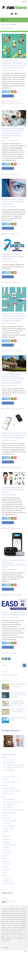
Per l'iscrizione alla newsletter (10, 675)
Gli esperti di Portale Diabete (9, 754)
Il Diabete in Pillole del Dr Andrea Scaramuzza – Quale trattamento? (12, 256)
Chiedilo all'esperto (11, 730)
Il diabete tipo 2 (6, 839)
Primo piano (5, 855)
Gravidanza (5, 815)
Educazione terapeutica (9, 826)
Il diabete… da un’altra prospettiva (12, 791)
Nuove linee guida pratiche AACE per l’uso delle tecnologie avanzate (13, 489)
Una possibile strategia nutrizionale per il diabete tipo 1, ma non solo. (17, 703)
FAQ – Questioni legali (9, 762)
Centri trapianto (7, 878)
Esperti (4, 757)
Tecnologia (16, 103)
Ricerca (4, 858)
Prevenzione (6, 850)
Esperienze (5, 785)
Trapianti (4, 875)
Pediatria (5, 831)
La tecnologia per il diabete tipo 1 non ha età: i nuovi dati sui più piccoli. (18, 695)
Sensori (11, 103)
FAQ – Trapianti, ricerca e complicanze (13, 765)
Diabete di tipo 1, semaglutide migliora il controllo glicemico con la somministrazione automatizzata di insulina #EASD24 (13, 133)
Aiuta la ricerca (7, 861)
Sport (4, 833)
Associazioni (7, 408)
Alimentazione (7, 842)
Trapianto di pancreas (9, 883)
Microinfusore (5, 103)
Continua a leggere (8, 96)
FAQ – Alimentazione (8, 770)
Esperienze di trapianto (9, 788)
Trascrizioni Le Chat (8, 793)
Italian (6, 902)
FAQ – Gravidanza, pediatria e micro (13, 767)
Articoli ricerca (7, 863)
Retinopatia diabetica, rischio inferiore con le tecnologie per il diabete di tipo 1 (13, 201)
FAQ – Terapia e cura (8, 760)
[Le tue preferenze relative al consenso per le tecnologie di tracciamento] (25, 951)
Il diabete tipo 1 (15, 101)
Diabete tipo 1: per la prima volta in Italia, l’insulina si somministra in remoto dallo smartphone (14, 435)
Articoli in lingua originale (8, 776)
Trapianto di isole (7, 881)
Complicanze (7, 101)
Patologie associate (8, 828)
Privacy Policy (6, 947)
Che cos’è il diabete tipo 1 (10, 821)
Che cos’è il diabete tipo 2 (10, 845)
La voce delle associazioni (17, 408)
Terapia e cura (15, 174)
